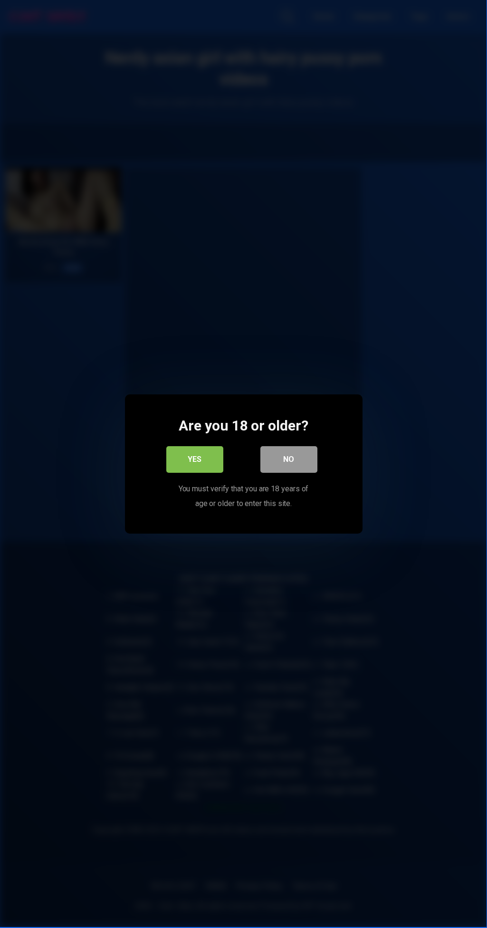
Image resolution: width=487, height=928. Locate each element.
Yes (194, 459)
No (288, 459)
